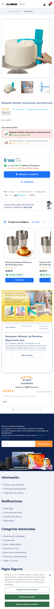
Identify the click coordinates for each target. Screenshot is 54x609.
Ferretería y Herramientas (15, 556)
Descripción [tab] (10, 327)
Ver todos (36, 222)
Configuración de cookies (27, 590)
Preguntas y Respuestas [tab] (44, 327)
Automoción (9, 540)
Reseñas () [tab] (27, 326)
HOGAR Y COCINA (13, 12)
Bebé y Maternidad (12, 544)
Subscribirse (44, 444)
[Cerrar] (50, 575)
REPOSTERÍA (28, 12)
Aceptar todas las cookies (27, 604)
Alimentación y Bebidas (14, 536)
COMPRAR (28, 182)
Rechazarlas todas (27, 597)
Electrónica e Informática (14, 552)
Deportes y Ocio (11, 548)
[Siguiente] (49, 222)
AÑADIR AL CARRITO (28, 174)
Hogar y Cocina (10, 560)
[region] (27, 590)
